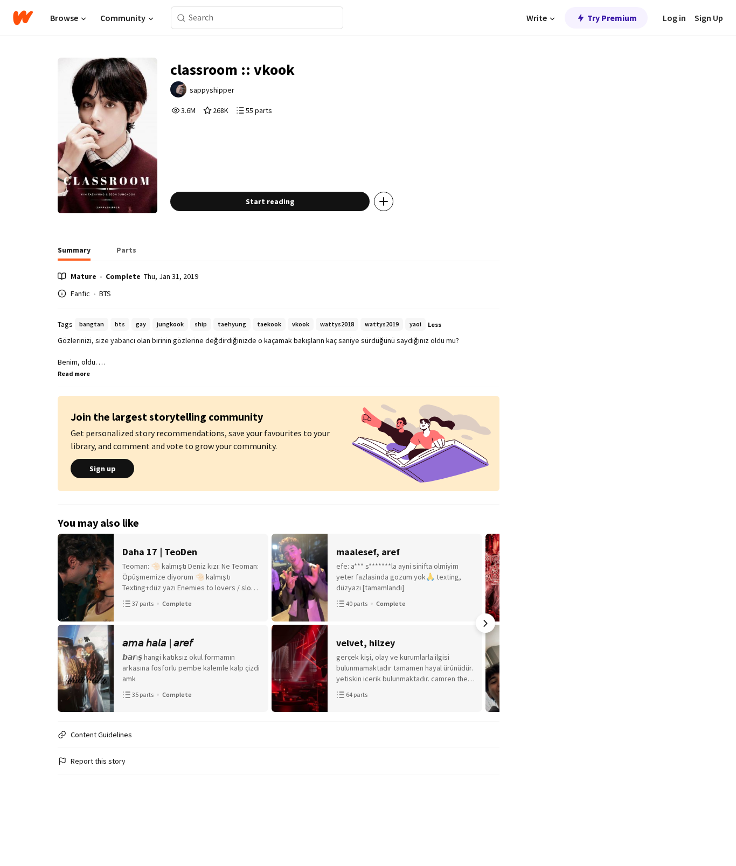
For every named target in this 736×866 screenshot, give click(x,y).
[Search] (181, 18)
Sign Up (709, 17)
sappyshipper (212, 90)
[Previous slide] (71, 623)
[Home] (23, 17)
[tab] (74, 253)
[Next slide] (485, 623)
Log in (674, 17)
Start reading (270, 201)
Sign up (102, 468)
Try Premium (612, 17)
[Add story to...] (383, 201)
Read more (74, 373)
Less (434, 324)
